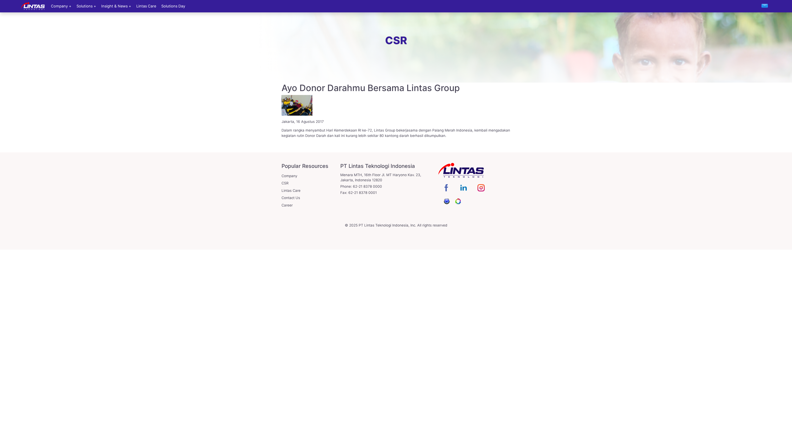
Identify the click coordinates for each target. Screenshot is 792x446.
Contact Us (291, 198)
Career (287, 205)
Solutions (85, 6)
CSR (285, 183)
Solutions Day (173, 6)
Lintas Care (146, 6)
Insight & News (114, 6)
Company (59, 6)
